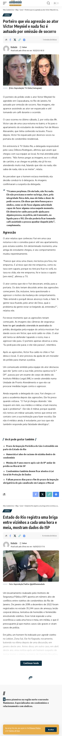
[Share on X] (15, 39)
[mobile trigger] (5, 3)
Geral (7, 15)
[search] (48, 3)
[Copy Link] (19, 39)
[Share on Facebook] (10, 39)
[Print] (24, 39)
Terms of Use (14, 731)
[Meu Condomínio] (15, 3)
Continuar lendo (31, 663)
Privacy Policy (35, 728)
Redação (14, 47)
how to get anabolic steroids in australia (26, 325)
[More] (29, 718)
